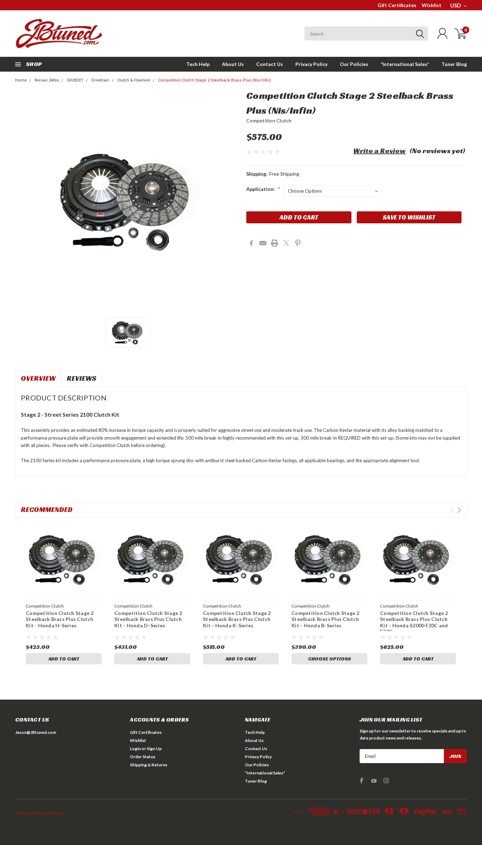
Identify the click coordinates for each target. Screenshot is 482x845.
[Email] (262, 243)
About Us (233, 64)
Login (135, 748)
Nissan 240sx (47, 80)
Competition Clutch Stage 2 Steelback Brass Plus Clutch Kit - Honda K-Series (237, 619)
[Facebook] (251, 243)
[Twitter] (286, 243)
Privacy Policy (311, 64)
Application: (263, 189)
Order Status (142, 756)
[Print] (274, 243)
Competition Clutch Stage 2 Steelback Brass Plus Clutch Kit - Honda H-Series (60, 619)
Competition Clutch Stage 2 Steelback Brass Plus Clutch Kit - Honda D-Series (148, 619)
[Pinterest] (297, 243)
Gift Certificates (397, 5)
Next (459, 510)
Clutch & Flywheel (133, 80)
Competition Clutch (269, 120)
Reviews (81, 378)
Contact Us (269, 64)
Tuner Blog (454, 64)
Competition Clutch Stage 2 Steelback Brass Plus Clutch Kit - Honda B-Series (325, 619)
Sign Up (154, 748)
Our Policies (354, 64)
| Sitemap (55, 813)
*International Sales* (405, 64)
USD (456, 5)
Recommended (47, 509)
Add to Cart (63, 659)
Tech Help (198, 64)
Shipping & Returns (148, 764)
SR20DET (75, 80)
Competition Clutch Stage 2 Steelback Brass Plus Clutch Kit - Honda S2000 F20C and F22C (414, 622)
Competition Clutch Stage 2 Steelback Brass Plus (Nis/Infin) (214, 80)
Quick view (64, 560)
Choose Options (329, 659)
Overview (38, 378)
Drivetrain (100, 80)
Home (21, 80)
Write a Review (379, 150)
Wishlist (431, 5)
